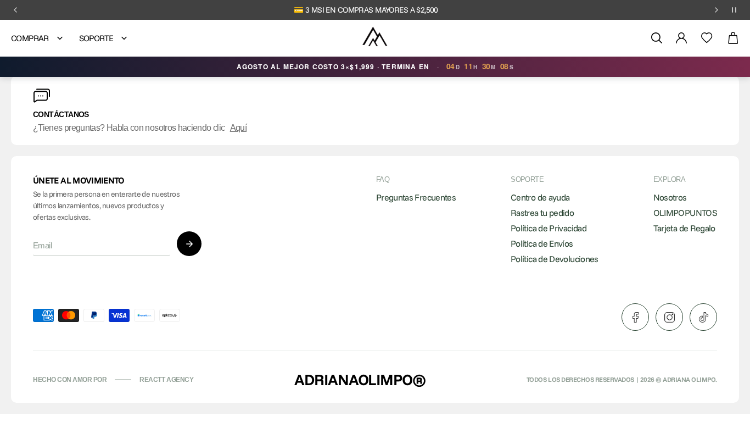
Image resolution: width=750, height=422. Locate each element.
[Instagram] (669, 317)
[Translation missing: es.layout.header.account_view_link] (681, 38)
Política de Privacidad (548, 228)
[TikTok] (703, 317)
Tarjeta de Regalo (684, 228)
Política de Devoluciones (554, 258)
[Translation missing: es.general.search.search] (656, 37)
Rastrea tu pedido (542, 212)
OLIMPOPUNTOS (685, 212)
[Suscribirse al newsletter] (189, 243)
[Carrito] (733, 38)
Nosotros (670, 197)
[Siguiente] (716, 9)
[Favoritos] (707, 37)
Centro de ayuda (540, 197)
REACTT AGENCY (166, 380)
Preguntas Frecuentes (416, 197)
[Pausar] (734, 9)
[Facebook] (635, 317)
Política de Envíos (542, 243)
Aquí (238, 127)
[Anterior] (15, 9)
